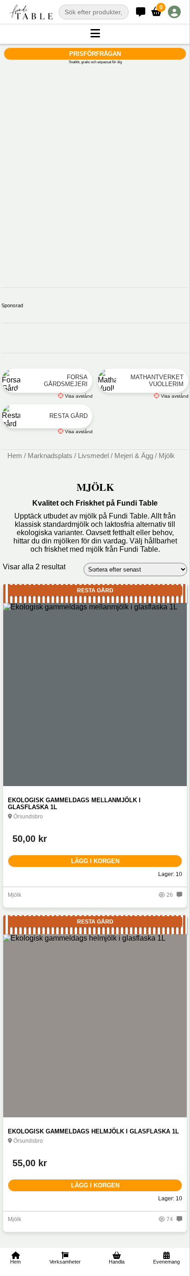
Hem (14, 455)
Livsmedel (93, 455)
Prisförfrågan (95, 53)
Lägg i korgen (95, 861)
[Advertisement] (95, 163)
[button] (95, 33)
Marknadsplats (50, 455)
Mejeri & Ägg (133, 455)
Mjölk (14, 895)
